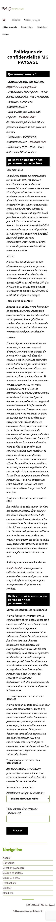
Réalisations (10, 883)
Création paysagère (14, 868)
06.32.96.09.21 (27, 117)
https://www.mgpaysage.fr (21, 86)
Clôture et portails (13, 873)
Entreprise (8, 863)
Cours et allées (11, 878)
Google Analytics (15, 568)
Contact (7, 888)
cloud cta (8, 893)
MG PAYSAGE (33, 905)
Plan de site (38, 911)
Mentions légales (47, 905)
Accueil (7, 858)
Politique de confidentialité (23, 911)
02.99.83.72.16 (38, 142)
